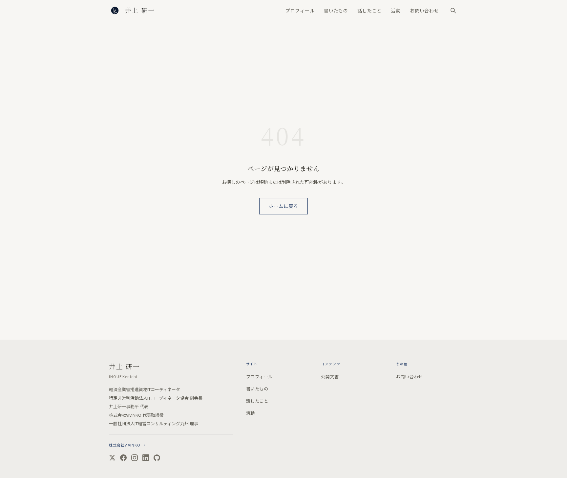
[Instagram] (134, 457)
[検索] (453, 10)
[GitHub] (157, 457)
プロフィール (300, 10)
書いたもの (336, 10)
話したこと (369, 10)
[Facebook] (123, 457)
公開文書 (330, 376)
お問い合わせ (424, 10)
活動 (396, 10)
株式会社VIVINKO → (127, 445)
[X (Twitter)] (112, 457)
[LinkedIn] (145, 457)
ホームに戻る (284, 206)
